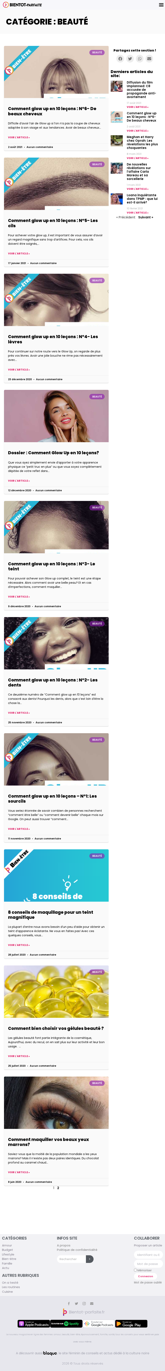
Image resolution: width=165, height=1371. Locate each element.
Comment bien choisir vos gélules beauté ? (56, 1028)
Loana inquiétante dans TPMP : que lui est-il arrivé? (142, 198)
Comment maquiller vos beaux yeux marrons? (48, 1142)
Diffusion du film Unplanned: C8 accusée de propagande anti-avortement (141, 89)
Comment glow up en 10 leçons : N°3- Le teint (51, 566)
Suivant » (145, 217)
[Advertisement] (56, 1207)
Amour (7, 1245)
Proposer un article (148, 1245)
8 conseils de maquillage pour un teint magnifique (50, 914)
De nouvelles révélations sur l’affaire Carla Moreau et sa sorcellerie (139, 171)
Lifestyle (8, 1254)
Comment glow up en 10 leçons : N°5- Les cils (53, 223)
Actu (5, 1268)
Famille (7, 1263)
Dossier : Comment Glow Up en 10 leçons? (53, 453)
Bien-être (9, 1259)
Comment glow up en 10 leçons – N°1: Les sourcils (52, 798)
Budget (7, 1250)
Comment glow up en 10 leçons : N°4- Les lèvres (53, 339)
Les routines (11, 1287)
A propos (63, 1245)
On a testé (10, 1282)
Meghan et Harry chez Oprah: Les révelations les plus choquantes (142, 142)
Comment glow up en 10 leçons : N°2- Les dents (53, 682)
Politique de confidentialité (77, 1250)
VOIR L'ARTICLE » (137, 107)
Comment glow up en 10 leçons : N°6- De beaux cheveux (52, 111)
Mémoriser (144, 1270)
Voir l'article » (19, 137)
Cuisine (7, 1291)
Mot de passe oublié (148, 1282)
